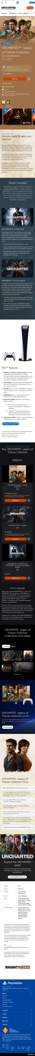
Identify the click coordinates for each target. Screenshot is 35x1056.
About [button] (4, 993)
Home (3, 986)
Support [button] (4, 1017)
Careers (4, 998)
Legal (3, 1047)
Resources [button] (5, 1021)
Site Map (19, 1047)
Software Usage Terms (28, 1048)
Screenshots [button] (6, 646)
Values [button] (4, 1014)
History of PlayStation (7, 1006)
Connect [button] (4, 1024)
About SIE (4, 996)
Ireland (7, 1045)
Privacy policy (7, 1047)
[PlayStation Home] (17, 2)
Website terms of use (13, 1048)
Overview (4, 13)
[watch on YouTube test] (28, 122)
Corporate (4, 1004)
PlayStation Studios (6, 1000)
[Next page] (33, 13)
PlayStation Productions (7, 1002)
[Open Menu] (2, 2)
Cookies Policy (23, 1047)
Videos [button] (13, 646)
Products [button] (5, 1010)
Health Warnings (8, 946)
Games (8, 986)
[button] (33, 18)
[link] (7, 44)
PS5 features (12, 13)
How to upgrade (23, 13)
